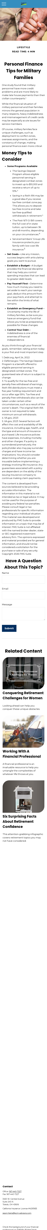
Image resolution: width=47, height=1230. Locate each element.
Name (5, 573)
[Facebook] (4, 1217)
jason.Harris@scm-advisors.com (17, 1213)
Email (5, 588)
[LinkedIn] (9, 1217)
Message (7, 604)
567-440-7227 (15, 1191)
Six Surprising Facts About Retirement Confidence (19, 821)
